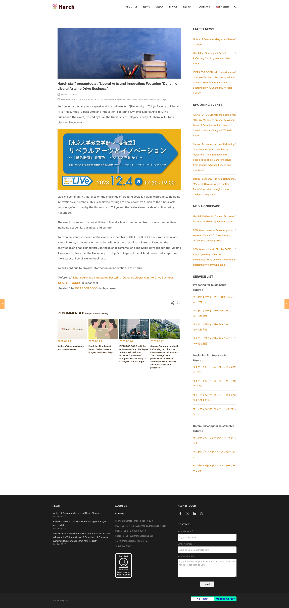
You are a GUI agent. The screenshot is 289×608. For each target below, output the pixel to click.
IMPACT (173, 6)
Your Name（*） (186, 531)
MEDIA (159, 6)
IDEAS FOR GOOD (86, 288)
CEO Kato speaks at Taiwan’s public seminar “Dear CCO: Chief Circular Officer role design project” (213, 235)
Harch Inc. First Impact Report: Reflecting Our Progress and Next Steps (211, 58)
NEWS (146, 6)
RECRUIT (188, 6)
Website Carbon (225, 598)
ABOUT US (131, 6)
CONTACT (204, 6)
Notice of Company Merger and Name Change (76, 513)
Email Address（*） (188, 544)
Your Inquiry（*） (186, 556)
